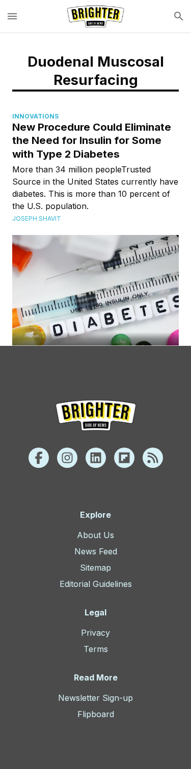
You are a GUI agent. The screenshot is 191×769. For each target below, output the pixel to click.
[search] (179, 16)
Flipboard (95, 714)
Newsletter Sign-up (95, 698)
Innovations (35, 116)
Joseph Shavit (36, 218)
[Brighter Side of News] (95, 16)
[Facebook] (39, 458)
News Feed (95, 551)
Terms (96, 649)
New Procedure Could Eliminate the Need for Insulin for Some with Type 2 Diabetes (91, 140)
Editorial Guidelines (96, 584)
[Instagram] (67, 458)
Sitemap (95, 568)
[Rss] (153, 458)
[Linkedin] (96, 458)
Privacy (95, 633)
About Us (95, 535)
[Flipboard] (124, 458)
